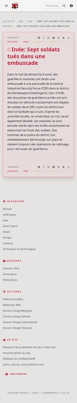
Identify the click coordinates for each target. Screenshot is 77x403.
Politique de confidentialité (19, 358)
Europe (7, 237)
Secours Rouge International (20, 322)
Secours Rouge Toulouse (17, 328)
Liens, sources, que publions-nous (23, 364)
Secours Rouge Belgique (17, 310)
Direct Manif (10, 226)
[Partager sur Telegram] (53, 38)
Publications (10, 280)
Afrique (7, 209)
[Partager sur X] (44, 38)
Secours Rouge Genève (16, 316)
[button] (6, 5)
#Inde (53, 41)
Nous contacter (18, 374)
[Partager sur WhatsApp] (48, 38)
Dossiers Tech (11, 268)
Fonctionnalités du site (16, 353)
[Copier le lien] (69, 38)
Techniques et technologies (19, 249)
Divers (6, 231)
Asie (21, 21)
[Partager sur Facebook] (39, 38)
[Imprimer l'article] (58, 38)
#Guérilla (39, 41)
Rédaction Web (12, 305)
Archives (7, 26)
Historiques (10, 274)
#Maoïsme (67, 41)
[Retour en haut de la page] (69, 395)
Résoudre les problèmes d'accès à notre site (29, 347)
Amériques (9, 214)
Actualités (9, 21)
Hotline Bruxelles (13, 299)
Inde (30, 21)
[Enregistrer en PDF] (63, 38)
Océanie (8, 243)
